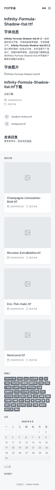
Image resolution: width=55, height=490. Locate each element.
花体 (13, 405)
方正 (17, 392)
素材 (38, 400)
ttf (46, 378)
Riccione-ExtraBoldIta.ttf (24, 253)
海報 (42, 396)
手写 (23, 387)
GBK (20, 378)
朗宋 (23, 396)
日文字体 (9, 396)
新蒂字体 (9, 392)
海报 (48, 396)
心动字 (16, 387)
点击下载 (8, 93)
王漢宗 (8, 400)
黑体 (17, 409)
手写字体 (31, 387)
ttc (41, 378)
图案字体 (33, 383)
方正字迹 (25, 392)
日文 (43, 392)
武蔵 (29, 396)
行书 (29, 405)
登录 (29, 141)
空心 (21, 400)
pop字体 (33, 378)
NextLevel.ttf (16, 355)
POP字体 (10, 8)
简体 (27, 400)
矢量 (15, 400)
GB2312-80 (10, 378)
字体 (41, 383)
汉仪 (35, 396)
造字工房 (9, 409)
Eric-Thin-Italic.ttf (19, 304)
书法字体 (15, 383)
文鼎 (39, 387)
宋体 (47, 383)
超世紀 (42, 405)
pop (26, 378)
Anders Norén (32, 484)
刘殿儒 (24, 383)
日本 (17, 396)
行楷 (35, 405)
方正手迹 (34, 392)
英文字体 (12, 104)
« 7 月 (7, 466)
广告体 (8, 387)
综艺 (7, 405)
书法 (7, 383)
